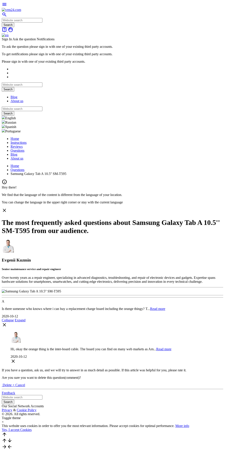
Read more (157, 309)
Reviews (17, 146)
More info (182, 426)
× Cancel (19, 385)
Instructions (19, 142)
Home (15, 139)
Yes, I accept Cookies (17, 430)
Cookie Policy (26, 410)
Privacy (7, 410)
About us (17, 101)
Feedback (8, 393)
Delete (7, 385)
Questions (17, 150)
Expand (20, 320)
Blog (14, 97)
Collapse (8, 320)
